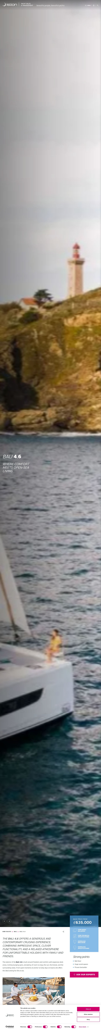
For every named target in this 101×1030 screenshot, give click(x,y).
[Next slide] (9, 921)
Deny (88, 1019)
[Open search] (97, 5)
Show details (82, 1027)
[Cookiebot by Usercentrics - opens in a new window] (10, 1027)
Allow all (88, 1009)
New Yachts (7, 931)
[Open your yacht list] (94, 5)
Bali (15, 931)
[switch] (45, 1027)
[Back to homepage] (10, 4)
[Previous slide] (4, 921)
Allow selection (88, 1014)
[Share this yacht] (63, 931)
